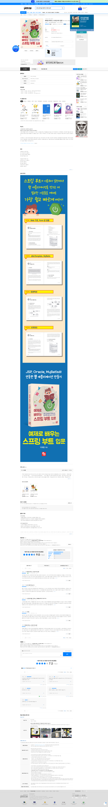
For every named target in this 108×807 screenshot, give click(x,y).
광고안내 (47, 791)
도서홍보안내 (43, 791)
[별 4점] (25, 650)
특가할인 (79, 12)
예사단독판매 (70, 12)
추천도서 (82, 12)
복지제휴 (54, 791)
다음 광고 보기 (87, 9)
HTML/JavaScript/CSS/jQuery (36, 90)
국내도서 (22, 90)
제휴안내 (50, 791)
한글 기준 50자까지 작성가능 (27, 653)
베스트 (28, 12)
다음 (28, 568)
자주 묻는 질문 (79, 797)
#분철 (22, 101)
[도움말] (49, 31)
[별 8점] (28, 650)
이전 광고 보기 (86, 9)
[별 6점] (26, 650)
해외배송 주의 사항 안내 (81, 35)
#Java (36, 101)
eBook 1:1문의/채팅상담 (82, 796)
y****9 (29, 573)
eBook (47, 46)
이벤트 (34, 12)
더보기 (85, 74)
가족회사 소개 (84, 791)
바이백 (36, 12)
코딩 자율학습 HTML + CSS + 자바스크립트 (83, 77)
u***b (41, 684)
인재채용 (25, 791)
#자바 (60, 101)
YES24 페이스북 (77, 791)
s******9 (67, 684)
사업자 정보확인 (51, 797)
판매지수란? (62, 24)
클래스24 (52, 12)
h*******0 (67, 696)
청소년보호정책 (38, 791)
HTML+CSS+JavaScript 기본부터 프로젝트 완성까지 (84, 109)
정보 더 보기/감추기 (51, 24)
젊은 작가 (65, 12)
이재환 (46, 22)
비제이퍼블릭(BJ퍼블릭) (52, 22)
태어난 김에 (53, 53)
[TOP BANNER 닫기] (106, 1)
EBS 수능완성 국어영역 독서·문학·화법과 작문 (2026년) (35, 116)
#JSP (32, 101)
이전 (24, 568)
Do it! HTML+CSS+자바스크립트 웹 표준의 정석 (83, 82)
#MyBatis (29, 101)
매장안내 (39, 12)
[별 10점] (29, 650)
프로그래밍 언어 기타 (37, 93)
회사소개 (21, 791)
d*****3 (28, 599)
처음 (22, 568)
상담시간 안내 (84, 797)
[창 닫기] (60, 49)
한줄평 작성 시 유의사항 (70, 650)
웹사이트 (29, 90)
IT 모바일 (25, 90)
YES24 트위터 (78, 791)
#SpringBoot (40, 101)
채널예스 (43, 12)
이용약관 (28, 791)
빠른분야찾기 (23, 12)
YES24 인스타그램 (79, 791)
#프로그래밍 (50, 101)
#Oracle (25, 101)
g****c (28, 586)
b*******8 (28, 626)
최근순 (64, 568)
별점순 (70, 568)
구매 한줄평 (61, 672)
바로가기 (48, 41)
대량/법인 (86, 12)
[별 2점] (24, 650)
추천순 (67, 568)
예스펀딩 (49, 12)
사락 (46, 12)
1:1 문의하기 (74, 797)
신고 (36, 573)
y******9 (28, 613)
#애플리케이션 (55, 101)
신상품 (31, 12)
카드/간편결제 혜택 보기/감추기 (61, 37)
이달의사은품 (75, 12)
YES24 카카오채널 (75, 791)
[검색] (62, 8)
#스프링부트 (45, 101)
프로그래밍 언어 (30, 93)
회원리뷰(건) (55, 24)
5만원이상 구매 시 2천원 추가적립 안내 (62, 33)
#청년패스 (63, 101)
